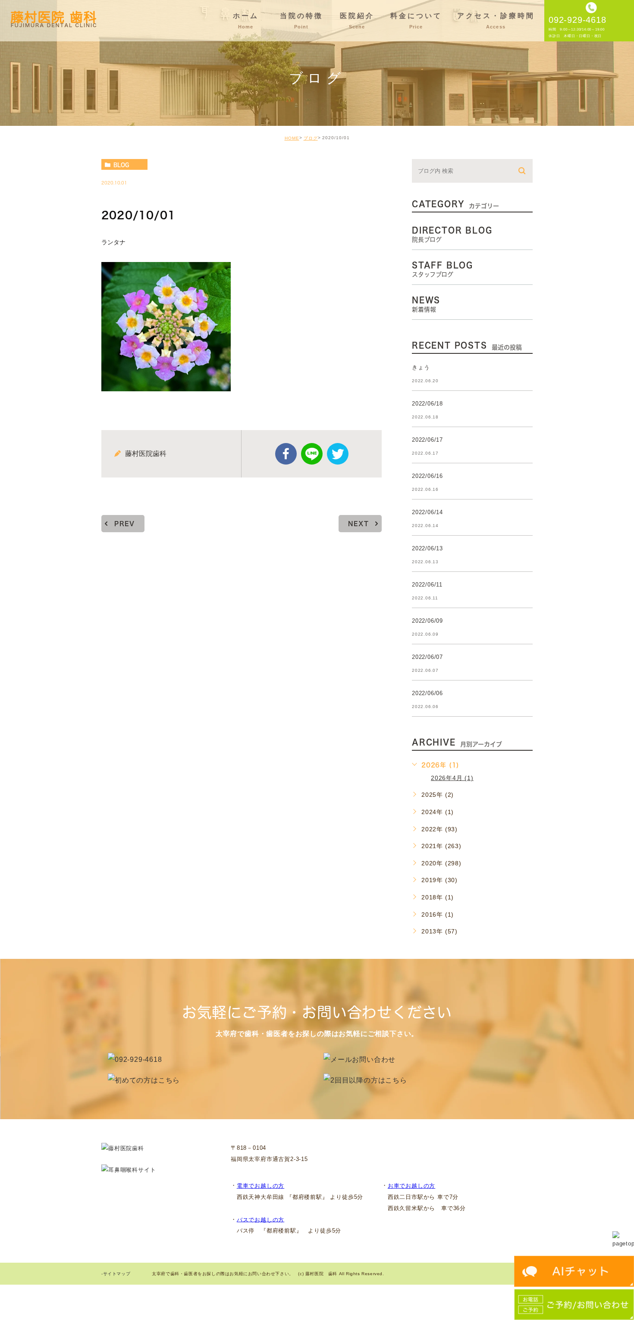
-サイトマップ (115, 1274)
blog (121, 164)
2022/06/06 (427, 693)
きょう (421, 367)
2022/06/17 (427, 440)
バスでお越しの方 (260, 1219)
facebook (286, 454)
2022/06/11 (427, 584)
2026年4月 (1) (452, 777)
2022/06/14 (427, 512)
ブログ (311, 138)
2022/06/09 (427, 621)
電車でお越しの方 (260, 1186)
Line (312, 454)
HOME (292, 138)
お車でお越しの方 (411, 1186)
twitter (337, 454)
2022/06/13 (427, 548)
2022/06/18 (427, 403)
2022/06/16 (427, 476)
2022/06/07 (427, 657)
